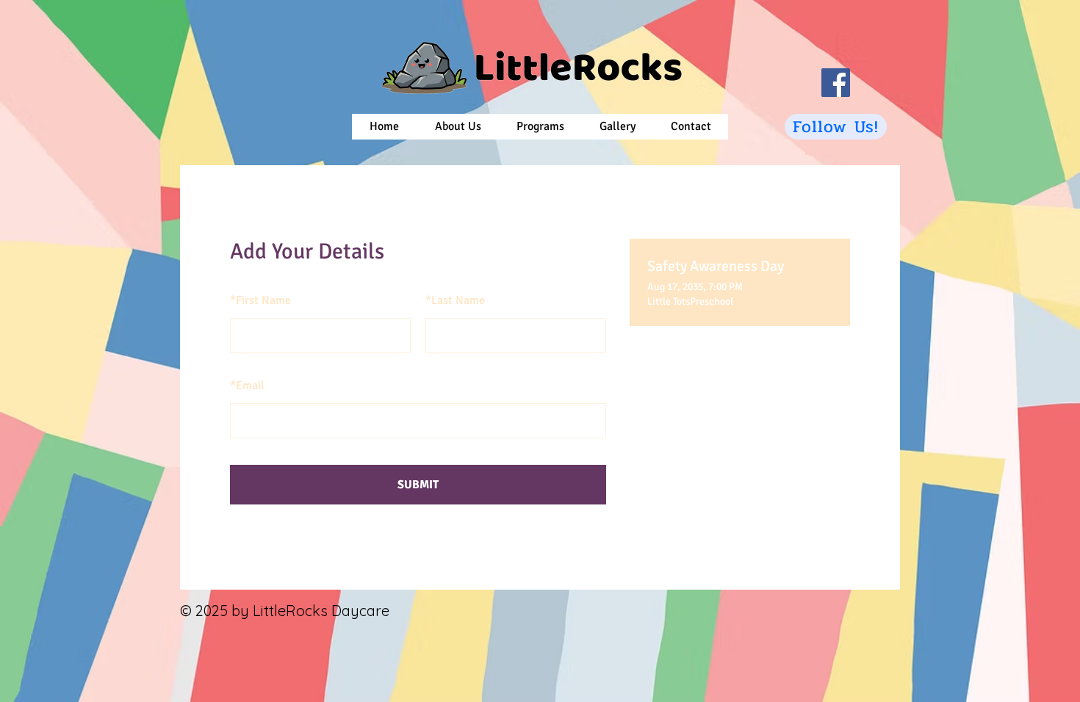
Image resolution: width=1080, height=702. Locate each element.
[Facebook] (835, 82)
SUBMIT (418, 484)
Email (247, 385)
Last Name (455, 300)
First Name (260, 300)
